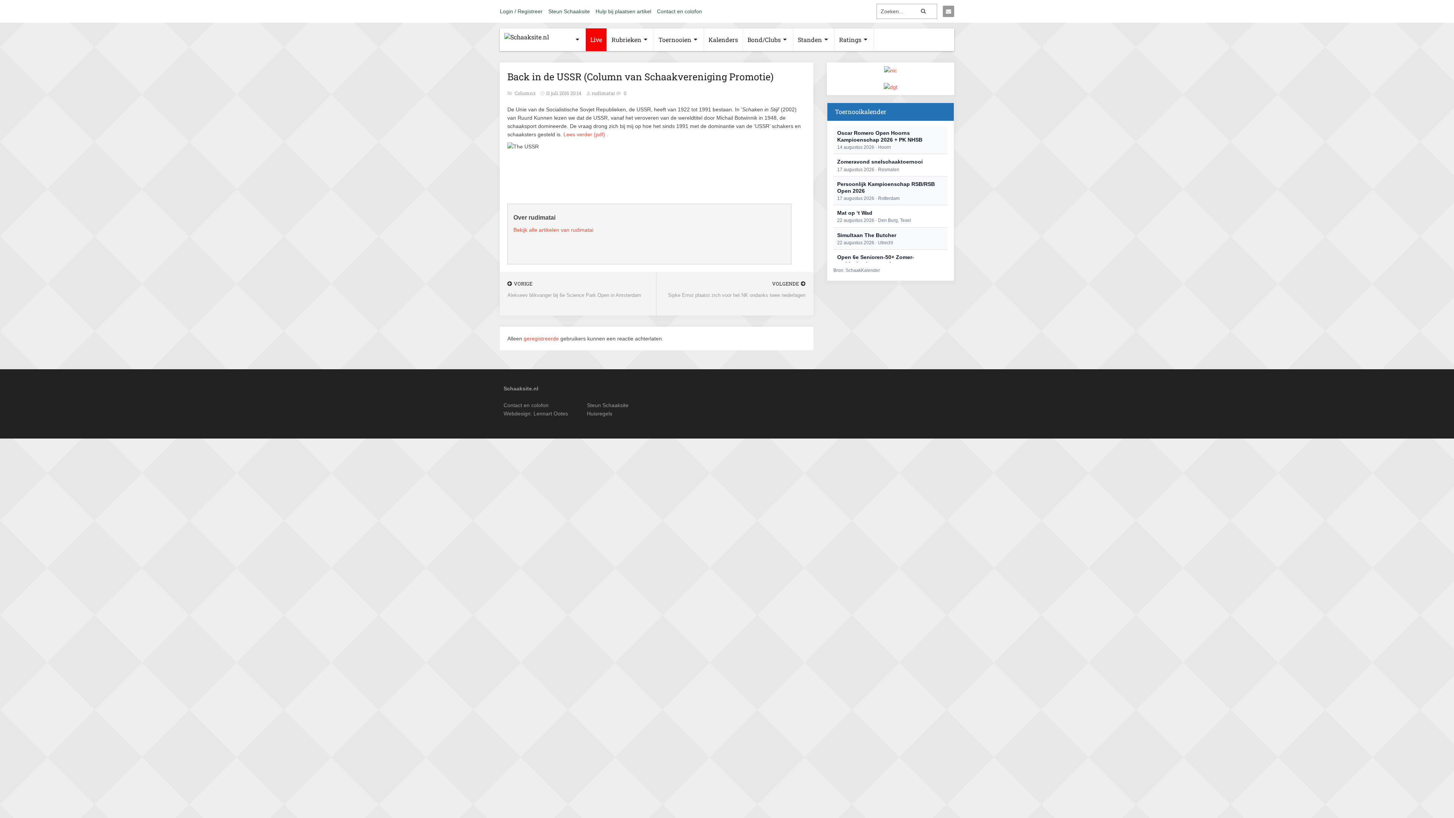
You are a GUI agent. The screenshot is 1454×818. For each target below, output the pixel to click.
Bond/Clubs (764, 40)
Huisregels (599, 414)
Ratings (850, 40)
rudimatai (603, 93)
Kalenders (723, 40)
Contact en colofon (679, 11)
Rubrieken (626, 40)
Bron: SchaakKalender (856, 270)
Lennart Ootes (551, 414)
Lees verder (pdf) (584, 134)
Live (596, 40)
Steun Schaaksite (569, 11)
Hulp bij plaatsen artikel (623, 11)
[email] (948, 11)
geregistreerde (542, 339)
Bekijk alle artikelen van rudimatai (553, 230)
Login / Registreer (521, 11)
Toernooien (674, 40)
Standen (810, 40)
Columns (526, 93)
